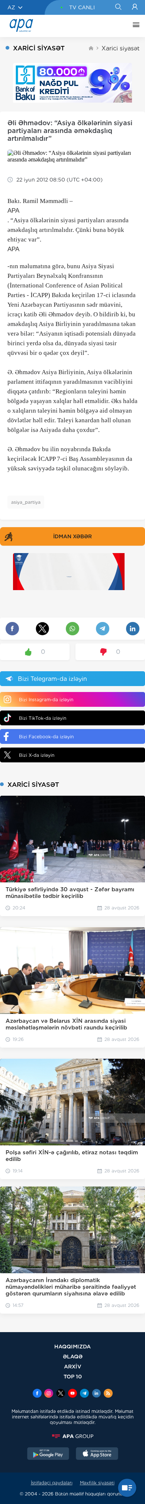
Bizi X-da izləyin (36, 755)
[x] (60, 1394)
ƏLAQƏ (73, 1356)
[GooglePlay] (48, 1454)
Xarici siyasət (120, 48)
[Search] (118, 7)
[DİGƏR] (134, 26)
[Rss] (108, 1394)
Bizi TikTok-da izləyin (42, 718)
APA (13, 210)
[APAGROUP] (72, 1436)
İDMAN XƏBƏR (72, 536)
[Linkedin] (96, 1394)
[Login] (135, 7)
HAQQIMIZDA (72, 1346)
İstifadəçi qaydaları (51, 1482)
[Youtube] (72, 1394)
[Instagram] (48, 1394)
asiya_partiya (26, 502)
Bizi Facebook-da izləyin (46, 736)
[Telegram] (84, 1394)
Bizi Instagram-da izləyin (46, 699)
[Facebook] (37, 1394)
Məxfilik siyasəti (97, 1482)
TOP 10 (73, 1376)
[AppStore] (97, 1454)
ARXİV (72, 1366)
